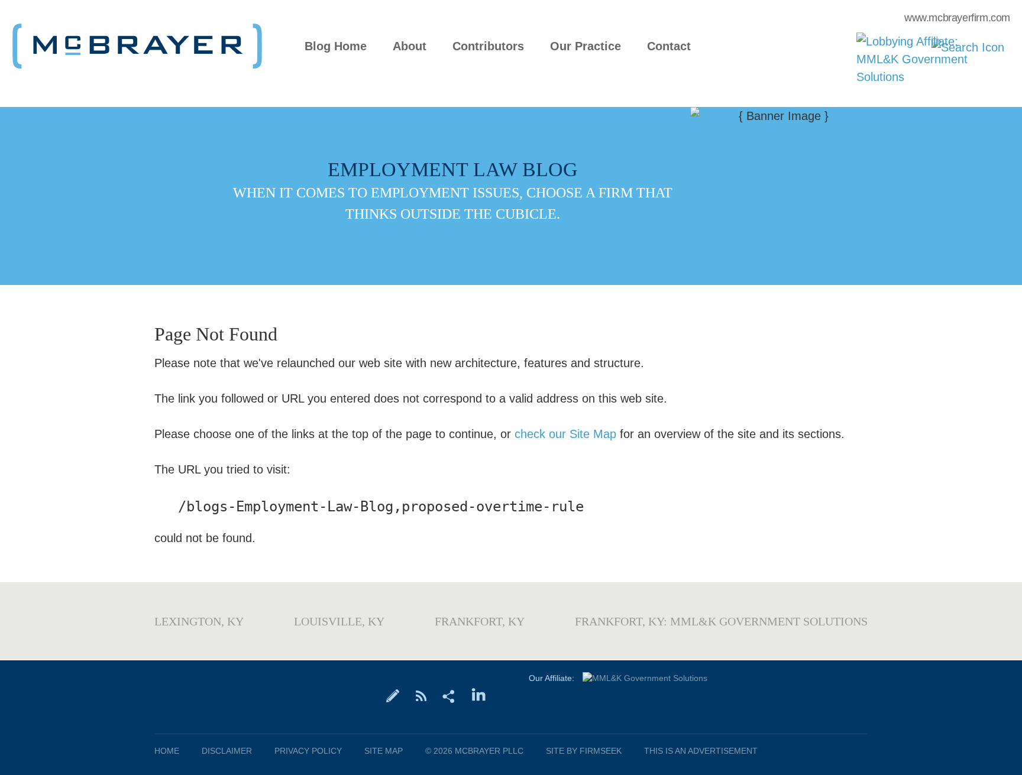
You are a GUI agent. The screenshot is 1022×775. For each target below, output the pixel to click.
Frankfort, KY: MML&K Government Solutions (721, 621)
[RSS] (420, 695)
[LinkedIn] (478, 695)
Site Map (383, 750)
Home (166, 750)
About (409, 46)
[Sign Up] (393, 695)
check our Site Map (565, 433)
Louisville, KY (339, 621)
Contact (669, 46)
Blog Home (336, 46)
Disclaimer (227, 750)
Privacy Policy (308, 750)
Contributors (488, 46)
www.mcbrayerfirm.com (957, 18)
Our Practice (585, 46)
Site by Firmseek (584, 750)
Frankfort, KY (480, 621)
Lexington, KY (199, 621)
